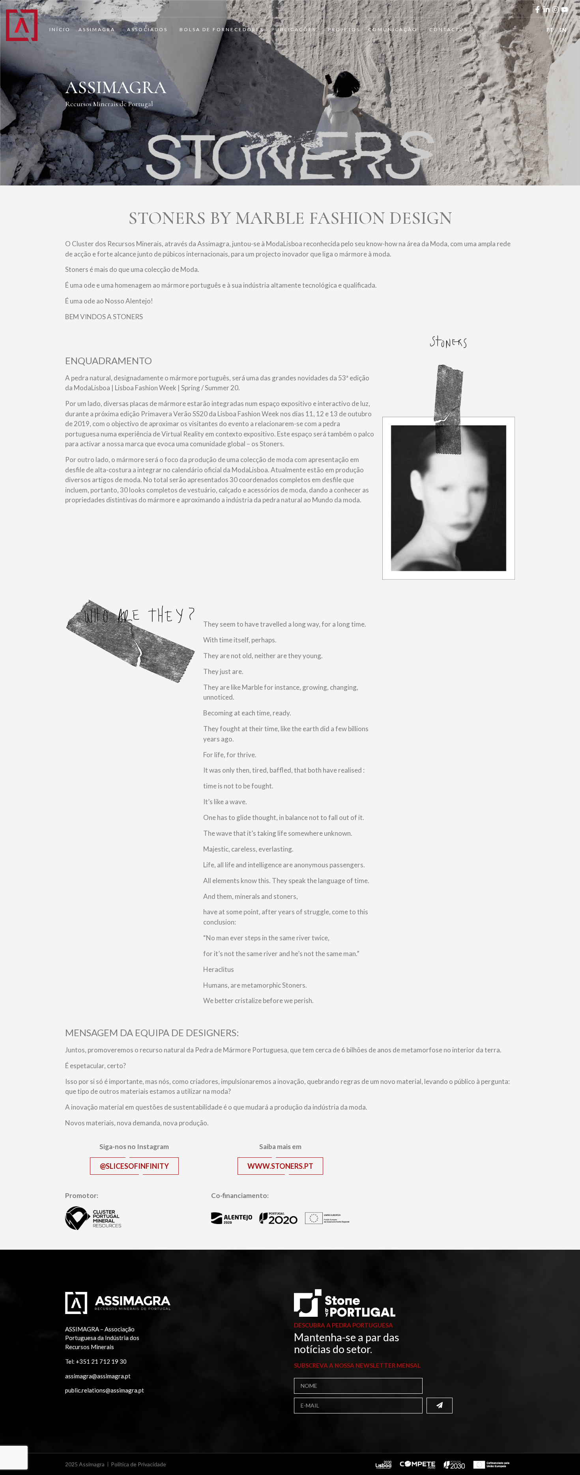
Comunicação (392, 29)
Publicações (293, 29)
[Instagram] (555, 9)
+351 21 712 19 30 (101, 1361)
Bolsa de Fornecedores (222, 29)
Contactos (448, 29)
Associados (147, 29)
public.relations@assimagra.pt (104, 1390)
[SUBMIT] (440, 1405)
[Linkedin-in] (546, 9)
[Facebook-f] (537, 9)
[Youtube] (564, 9)
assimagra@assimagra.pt (98, 1376)
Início (60, 29)
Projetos (344, 29)
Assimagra (97, 29)
